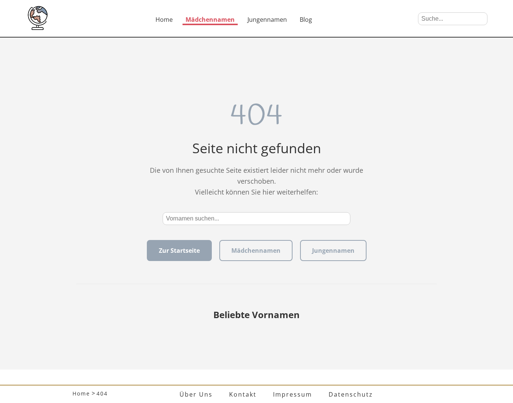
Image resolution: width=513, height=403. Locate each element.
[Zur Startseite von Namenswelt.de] (38, 28)
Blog (306, 19)
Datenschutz (351, 394)
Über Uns (196, 394)
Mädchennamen (210, 19)
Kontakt (242, 394)
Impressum (292, 394)
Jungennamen (267, 19)
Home (164, 19)
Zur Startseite (179, 250)
